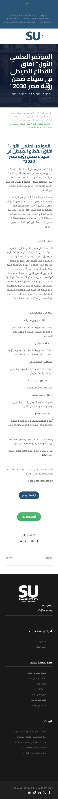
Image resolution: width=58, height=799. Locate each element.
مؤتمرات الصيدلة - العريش (22, 93)
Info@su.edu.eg (45, 610)
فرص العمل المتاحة (38, 694)
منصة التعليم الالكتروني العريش (22, 15)
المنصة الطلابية (12, 18)
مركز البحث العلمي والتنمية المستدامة (30, 742)
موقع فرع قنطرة (39, 705)
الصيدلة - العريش (42, 93)
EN (29, 25)
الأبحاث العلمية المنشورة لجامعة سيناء (30, 731)
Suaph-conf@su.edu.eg (40, 480)
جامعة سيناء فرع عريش (36, 673)
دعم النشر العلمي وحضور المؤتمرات (31, 737)
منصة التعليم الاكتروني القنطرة (37, 18)
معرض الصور (41, 684)
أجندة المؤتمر (29, 495)
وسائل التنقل (41, 647)
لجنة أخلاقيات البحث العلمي (34, 753)
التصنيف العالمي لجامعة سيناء (33, 747)
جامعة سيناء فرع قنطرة (36, 678)
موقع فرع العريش (38, 700)
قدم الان (43, 15)
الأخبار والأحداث (40, 641)
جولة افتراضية (45, 22)
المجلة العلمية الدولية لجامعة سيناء (19, 22)
